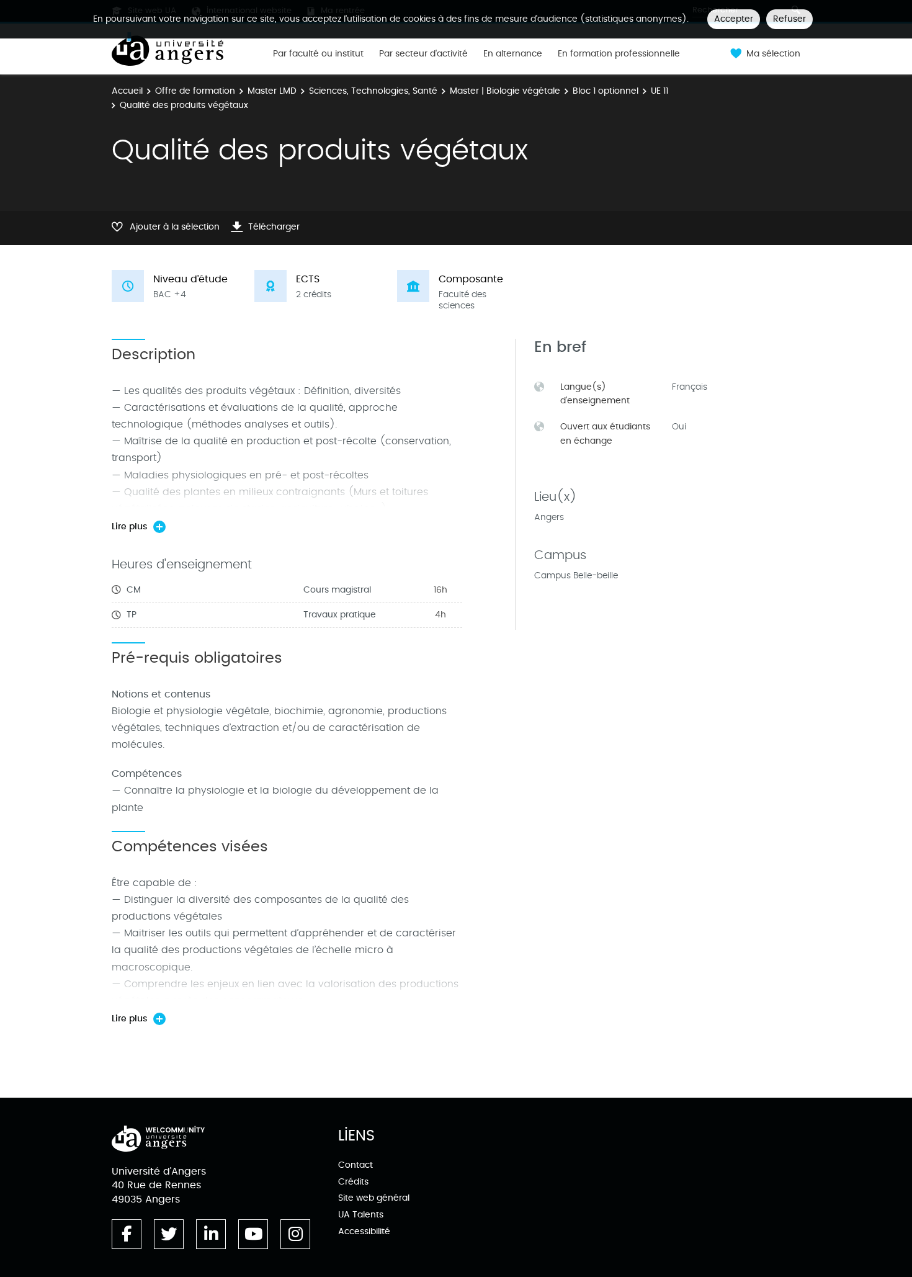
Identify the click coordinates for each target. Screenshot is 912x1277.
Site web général (373, 1197)
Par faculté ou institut (318, 54)
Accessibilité (364, 1231)
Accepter (733, 18)
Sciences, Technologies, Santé (373, 90)
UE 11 (659, 90)
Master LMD (272, 90)
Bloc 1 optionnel (605, 90)
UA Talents (360, 1214)
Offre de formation (195, 90)
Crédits (353, 1181)
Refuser (789, 18)
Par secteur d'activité (423, 54)
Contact (355, 1165)
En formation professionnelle (619, 54)
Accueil (127, 90)
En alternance (512, 54)
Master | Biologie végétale (505, 90)
